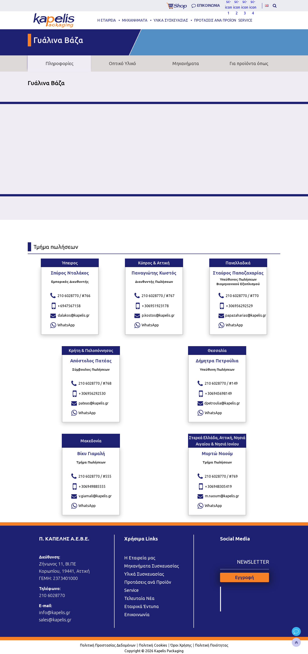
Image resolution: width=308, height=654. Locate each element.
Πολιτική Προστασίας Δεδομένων (108, 645)
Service (131, 590)
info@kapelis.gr (54, 612)
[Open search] (274, 5)
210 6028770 (52, 595)
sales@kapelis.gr (55, 619)
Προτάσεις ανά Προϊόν (147, 582)
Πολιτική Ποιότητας (211, 645)
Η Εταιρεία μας (139, 557)
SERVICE (245, 20)
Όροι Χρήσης (181, 645)
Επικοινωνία (136, 614)
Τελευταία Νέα (139, 598)
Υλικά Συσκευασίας (144, 574)
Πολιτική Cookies (153, 645)
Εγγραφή (244, 577)
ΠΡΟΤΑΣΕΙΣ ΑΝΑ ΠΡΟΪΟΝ (215, 20)
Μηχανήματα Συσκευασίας (151, 565)
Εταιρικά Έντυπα (141, 606)
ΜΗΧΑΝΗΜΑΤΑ (134, 20)
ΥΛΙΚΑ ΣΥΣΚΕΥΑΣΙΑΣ (171, 20)
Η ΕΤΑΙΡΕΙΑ (106, 20)
